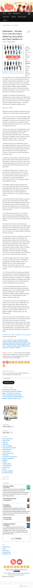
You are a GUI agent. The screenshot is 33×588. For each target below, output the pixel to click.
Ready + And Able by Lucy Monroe (12, 393)
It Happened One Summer (9, 524)
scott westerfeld (21, 346)
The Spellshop (6, 505)
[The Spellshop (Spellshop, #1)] (28, 508)
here (23, 575)
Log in (4, 548)
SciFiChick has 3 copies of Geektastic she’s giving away (16, 334)
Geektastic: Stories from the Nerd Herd (13, 72)
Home (4, 13)
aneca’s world (6, 440)
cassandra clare (16, 341)
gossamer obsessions (8, 458)
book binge (5, 444)
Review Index (6, 16)
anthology (19, 340)
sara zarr (14, 346)
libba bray (24, 344)
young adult (12, 347)
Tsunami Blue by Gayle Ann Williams (12, 391)
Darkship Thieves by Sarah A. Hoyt (12, 398)
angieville (5, 442)
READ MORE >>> (18, 357)
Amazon (7, 108)
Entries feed (6, 550)
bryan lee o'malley (7, 341)
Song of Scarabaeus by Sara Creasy (12, 395)
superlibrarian (6, 467)
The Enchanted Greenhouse (9, 498)
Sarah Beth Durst (7, 500)
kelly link (19, 344)
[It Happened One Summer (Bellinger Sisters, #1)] (28, 527)
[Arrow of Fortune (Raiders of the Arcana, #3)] (28, 521)
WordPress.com (7, 554)
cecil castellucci (24, 341)
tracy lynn (27, 346)
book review (10, 340)
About (9, 13)
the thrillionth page (8, 472)
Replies (17, 347)
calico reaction (6, 451)
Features (5, 20)
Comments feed (7, 552)
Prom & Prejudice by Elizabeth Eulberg (13, 396)
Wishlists (14, 16)
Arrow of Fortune (7, 517)
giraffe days (6, 455)
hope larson (8, 344)
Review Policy (16, 13)
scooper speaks (7, 464)
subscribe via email (8, 382)
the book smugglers (8, 471)
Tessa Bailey (7, 487)
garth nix (25, 343)
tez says (5, 469)
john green (14, 344)
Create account (6, 547)
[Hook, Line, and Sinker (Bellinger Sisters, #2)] (28, 489)
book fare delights (7, 446)
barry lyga (25, 340)
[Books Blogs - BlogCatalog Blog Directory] (16, 569)
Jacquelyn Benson (8, 519)
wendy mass (6, 347)
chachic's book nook (8, 453)
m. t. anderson (8, 346)
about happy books (8, 438)
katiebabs (5, 460)
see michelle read (7, 465)
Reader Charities (22, 16)
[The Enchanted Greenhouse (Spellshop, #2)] (28, 501)
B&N (11, 108)
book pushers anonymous (9, 447)
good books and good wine (10, 456)
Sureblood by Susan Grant (9, 389)
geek (27, 68)
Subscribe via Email (8, 371)
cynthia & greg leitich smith (9, 343)
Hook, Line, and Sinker (8, 486)
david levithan (19, 343)
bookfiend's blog (7, 449)
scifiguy (5, 462)
